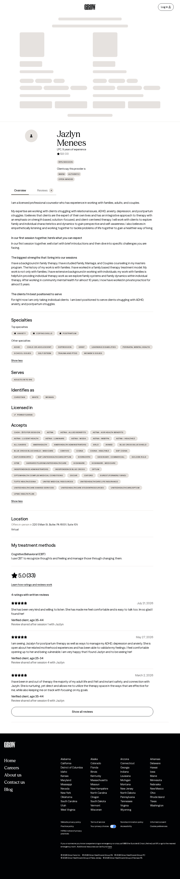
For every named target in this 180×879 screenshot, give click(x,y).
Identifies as (22, 390)
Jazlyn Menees (71, 138)
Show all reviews (82, 711)
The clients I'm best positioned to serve (36, 294)
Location (19, 518)
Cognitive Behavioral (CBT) (28, 554)
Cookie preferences (158, 826)
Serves (17, 372)
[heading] (23, 575)
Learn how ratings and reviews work (31, 584)
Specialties (21, 320)
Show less (17, 360)
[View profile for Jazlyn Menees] (31, 150)
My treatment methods (33, 545)
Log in (164, 7)
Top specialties (19, 327)
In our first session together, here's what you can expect (46, 238)
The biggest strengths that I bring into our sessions (44, 257)
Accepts (19, 425)
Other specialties (20, 340)
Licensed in (22, 407)
